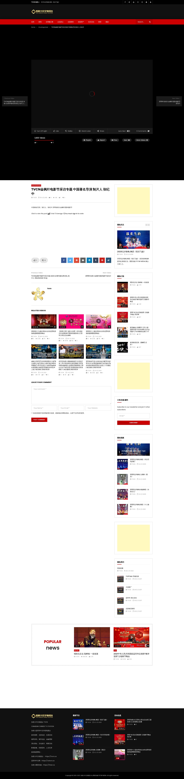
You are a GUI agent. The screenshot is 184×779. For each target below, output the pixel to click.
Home (33, 27)
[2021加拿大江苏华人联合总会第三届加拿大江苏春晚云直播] (119, 724)
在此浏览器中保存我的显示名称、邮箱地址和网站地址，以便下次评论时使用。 (59, 413)
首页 (32, 22)
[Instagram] (138, 2)
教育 (99, 22)
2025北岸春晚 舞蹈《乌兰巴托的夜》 (139, 460)
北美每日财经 (130, 609)
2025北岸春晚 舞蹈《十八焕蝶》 (139, 505)
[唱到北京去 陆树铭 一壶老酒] (122, 287)
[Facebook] (125, 2)
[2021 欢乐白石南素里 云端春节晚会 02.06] (122, 317)
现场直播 (120, 568)
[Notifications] (146, 2)
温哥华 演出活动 (131, 598)
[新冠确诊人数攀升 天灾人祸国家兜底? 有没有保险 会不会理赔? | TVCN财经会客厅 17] (122, 332)
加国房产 (81, 22)
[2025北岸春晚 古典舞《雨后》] (122, 479)
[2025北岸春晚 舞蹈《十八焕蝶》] (122, 509)
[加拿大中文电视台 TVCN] (43, 12)
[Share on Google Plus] (76, 260)
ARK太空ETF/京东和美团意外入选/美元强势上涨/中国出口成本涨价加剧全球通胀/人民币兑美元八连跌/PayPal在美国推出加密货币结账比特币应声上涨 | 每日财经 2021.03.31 (43, 365)
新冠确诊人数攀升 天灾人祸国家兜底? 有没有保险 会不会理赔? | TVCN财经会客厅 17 (140, 329)
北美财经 (71, 22)
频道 (107, 22)
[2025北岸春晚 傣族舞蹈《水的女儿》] (122, 494)
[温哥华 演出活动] (120, 600)
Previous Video (37, 273)
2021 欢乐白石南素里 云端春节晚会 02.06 (139, 313)
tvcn (35, 197)
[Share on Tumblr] (95, 260)
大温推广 (129, 587)
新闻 (40, 22)
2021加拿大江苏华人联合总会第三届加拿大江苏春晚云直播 (139, 721)
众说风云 (60, 22)
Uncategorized (43, 27)
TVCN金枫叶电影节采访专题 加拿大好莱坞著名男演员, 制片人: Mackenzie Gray (50, 277)
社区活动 (91, 22)
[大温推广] (120, 590)
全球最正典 (49, 22)
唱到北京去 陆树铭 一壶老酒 (139, 282)
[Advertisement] (114, 11)
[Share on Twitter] (70, 260)
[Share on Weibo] (108, 260)
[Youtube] (133, 2)
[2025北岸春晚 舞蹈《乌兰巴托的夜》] (122, 464)
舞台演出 (77, 650)
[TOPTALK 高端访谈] (120, 579)
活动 (115, 650)
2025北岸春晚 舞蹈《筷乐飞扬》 (50, 2)
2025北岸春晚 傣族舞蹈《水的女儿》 (139, 490)
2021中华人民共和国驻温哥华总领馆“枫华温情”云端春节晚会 (139, 299)
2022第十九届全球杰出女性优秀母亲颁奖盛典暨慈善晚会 (43, 332)
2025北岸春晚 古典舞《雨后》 (139, 475)
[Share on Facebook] (63, 260)
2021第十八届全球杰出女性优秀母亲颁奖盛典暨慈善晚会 (98, 332)
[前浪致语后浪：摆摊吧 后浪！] (122, 347)
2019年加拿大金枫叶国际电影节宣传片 (98, 276)
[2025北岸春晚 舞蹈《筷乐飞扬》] (133, 449)
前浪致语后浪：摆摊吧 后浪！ (138, 343)
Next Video (107, 273)
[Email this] (83, 260)
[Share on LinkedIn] (89, 260)
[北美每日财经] (120, 611)
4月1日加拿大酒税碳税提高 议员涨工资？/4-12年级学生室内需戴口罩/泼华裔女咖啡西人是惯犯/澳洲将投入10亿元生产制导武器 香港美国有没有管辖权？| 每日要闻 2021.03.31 (71, 365)
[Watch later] (142, 2)
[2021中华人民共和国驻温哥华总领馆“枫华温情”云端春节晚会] (122, 302)
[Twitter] (129, 2)
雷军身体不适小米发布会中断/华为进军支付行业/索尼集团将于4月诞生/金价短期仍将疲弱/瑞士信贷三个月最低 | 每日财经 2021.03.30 (98, 364)
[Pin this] (102, 260)
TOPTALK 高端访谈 (132, 576)
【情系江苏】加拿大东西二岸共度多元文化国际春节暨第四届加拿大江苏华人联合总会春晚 (71, 333)
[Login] (150, 2)
